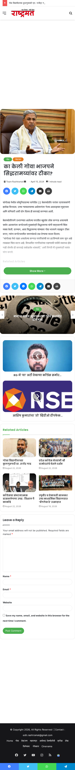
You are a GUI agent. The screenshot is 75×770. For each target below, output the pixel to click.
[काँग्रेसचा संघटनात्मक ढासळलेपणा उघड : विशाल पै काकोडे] (19, 482)
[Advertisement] (37, 69)
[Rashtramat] (23, 13)
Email (7, 589)
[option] (37, 315)
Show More (37, 270)
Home (10, 740)
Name (7, 576)
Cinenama (47, 746)
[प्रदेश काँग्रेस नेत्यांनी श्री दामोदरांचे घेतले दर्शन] (55, 447)
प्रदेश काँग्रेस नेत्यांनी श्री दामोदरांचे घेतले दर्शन (52, 462)
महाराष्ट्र (33, 740)
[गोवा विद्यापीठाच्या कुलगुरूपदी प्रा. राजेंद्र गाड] (19, 447)
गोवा (7, 159)
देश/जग (18, 159)
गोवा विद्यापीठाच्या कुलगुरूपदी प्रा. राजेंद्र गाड (27, 3)
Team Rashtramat (14, 181)
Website (7, 602)
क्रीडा (60, 740)
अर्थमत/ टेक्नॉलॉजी (47, 740)
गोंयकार (36, 746)
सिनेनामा (26, 746)
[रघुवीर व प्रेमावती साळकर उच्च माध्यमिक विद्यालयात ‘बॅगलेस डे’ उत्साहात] (55, 482)
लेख (66, 740)
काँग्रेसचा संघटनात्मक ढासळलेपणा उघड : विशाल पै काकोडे (18, 499)
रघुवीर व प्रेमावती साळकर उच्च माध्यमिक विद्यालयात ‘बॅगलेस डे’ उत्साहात (53, 499)
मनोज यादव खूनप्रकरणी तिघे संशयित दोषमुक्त (37, 318)
